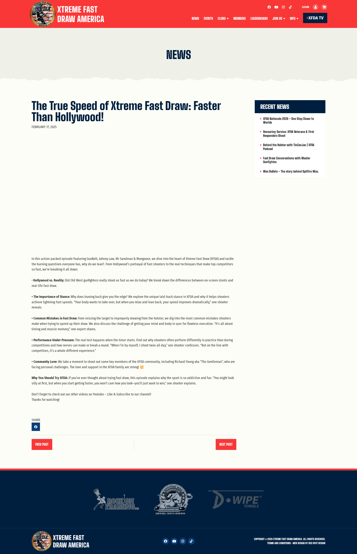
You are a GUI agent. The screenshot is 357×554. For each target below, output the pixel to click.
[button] (36, 427)
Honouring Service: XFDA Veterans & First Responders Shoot (288, 133)
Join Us (277, 18)
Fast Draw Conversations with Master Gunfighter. (286, 160)
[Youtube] (276, 7)
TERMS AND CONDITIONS (279, 543)
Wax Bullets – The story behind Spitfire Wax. (291, 171)
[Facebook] (269, 7)
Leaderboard (259, 18)
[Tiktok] (290, 7)
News (195, 18)
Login (305, 7)
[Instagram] (283, 7)
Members (239, 18)
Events (208, 18)
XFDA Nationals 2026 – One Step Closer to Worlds (288, 120)
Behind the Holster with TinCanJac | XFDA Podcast (288, 147)
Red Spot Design (316, 543)
